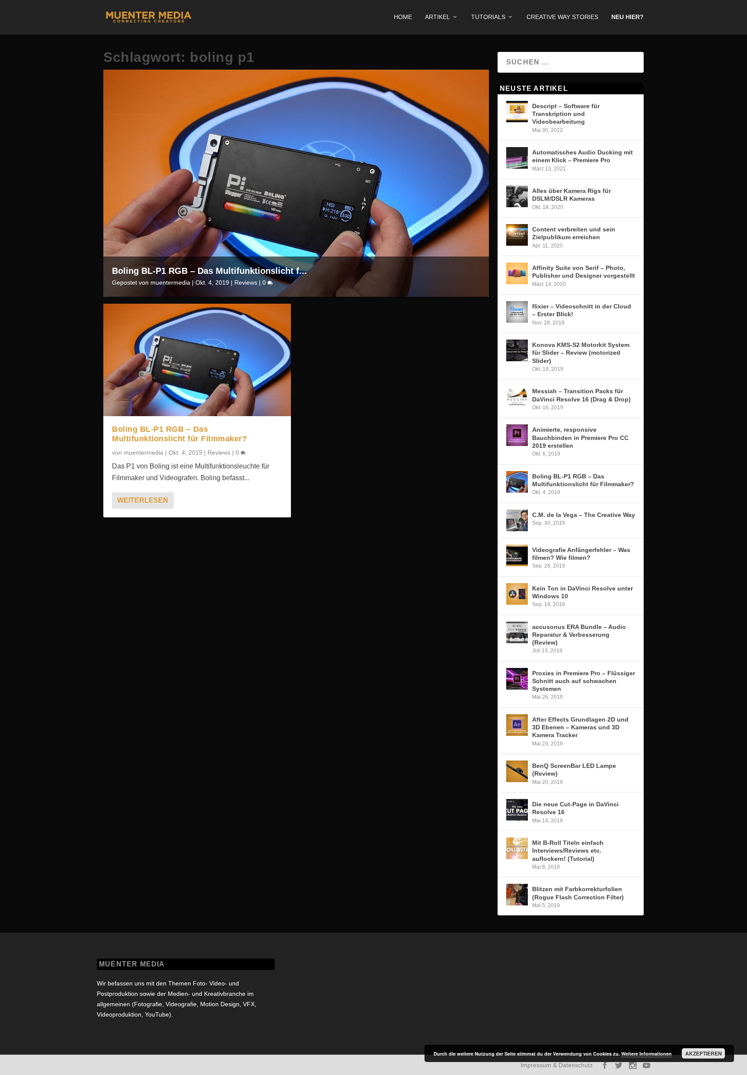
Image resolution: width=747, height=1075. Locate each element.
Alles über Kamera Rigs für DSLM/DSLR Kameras (571, 194)
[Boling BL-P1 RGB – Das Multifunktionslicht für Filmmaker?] (197, 360)
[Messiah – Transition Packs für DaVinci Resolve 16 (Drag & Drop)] (517, 397)
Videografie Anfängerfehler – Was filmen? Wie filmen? (581, 553)
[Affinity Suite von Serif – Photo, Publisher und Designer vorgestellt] (517, 273)
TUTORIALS (488, 16)
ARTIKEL (437, 16)
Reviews (245, 282)
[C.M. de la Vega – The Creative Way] (517, 520)
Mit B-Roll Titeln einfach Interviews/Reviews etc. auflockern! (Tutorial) (567, 850)
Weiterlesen (142, 500)
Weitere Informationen (646, 1053)
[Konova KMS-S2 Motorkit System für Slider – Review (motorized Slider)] (517, 350)
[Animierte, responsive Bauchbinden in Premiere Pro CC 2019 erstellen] (517, 435)
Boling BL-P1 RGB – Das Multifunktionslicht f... (209, 271)
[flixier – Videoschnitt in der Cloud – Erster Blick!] (517, 312)
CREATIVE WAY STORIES (562, 16)
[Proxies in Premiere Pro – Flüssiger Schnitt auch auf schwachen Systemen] (517, 679)
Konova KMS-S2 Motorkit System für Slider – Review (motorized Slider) (580, 352)
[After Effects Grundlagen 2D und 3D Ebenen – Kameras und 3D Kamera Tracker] (517, 725)
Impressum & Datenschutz (556, 1065)
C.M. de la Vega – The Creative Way (583, 514)
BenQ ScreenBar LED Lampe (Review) (574, 769)
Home (403, 16)
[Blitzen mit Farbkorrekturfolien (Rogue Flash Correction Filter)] (517, 894)
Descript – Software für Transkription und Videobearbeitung (566, 114)
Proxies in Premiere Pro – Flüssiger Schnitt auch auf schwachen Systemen (583, 681)
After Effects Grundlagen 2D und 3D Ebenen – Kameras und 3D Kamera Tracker (580, 727)
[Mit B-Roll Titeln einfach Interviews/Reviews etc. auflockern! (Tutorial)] (517, 848)
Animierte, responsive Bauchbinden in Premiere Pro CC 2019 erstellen (580, 437)
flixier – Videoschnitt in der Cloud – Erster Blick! (581, 310)
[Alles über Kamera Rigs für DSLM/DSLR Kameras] (517, 196)
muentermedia (170, 282)
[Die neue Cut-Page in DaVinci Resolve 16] (517, 810)
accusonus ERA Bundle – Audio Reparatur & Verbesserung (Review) (579, 634)
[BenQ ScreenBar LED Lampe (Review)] (517, 771)
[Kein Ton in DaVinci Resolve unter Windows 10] (517, 594)
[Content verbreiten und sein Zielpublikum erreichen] (517, 235)
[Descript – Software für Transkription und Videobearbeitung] (517, 111)
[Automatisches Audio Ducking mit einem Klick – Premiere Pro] (517, 158)
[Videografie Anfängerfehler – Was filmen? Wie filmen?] (517, 555)
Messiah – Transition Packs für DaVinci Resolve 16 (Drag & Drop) (581, 395)
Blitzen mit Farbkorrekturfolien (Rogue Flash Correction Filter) (578, 893)
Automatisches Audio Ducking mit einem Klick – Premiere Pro (582, 156)
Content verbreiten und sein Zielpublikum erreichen (573, 233)
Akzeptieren (703, 1053)
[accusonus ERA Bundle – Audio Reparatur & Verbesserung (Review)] (517, 632)
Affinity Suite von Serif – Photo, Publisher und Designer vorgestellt (583, 271)
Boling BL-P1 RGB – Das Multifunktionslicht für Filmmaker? (179, 434)
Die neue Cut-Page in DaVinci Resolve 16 (575, 808)
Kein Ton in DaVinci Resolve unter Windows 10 (582, 592)
